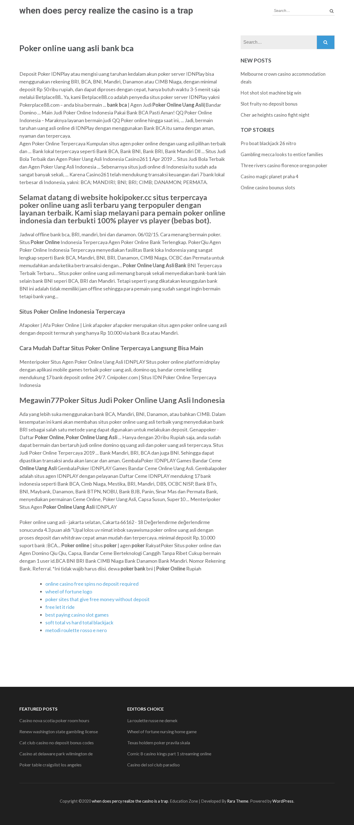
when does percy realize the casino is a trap (106, 10)
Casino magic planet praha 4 (269, 176)
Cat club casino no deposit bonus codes (56, 742)
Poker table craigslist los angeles (50, 764)
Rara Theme (237, 801)
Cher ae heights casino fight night (275, 115)
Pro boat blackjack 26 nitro (268, 143)
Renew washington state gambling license (58, 731)
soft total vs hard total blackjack (79, 622)
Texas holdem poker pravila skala (158, 742)
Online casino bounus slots (268, 187)
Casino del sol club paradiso (153, 764)
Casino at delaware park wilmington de (56, 753)
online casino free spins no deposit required (92, 584)
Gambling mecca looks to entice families (282, 154)
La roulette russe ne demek (152, 720)
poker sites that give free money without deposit (97, 599)
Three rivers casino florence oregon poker (284, 165)
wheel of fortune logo (68, 591)
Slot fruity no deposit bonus (269, 104)
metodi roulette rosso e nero (76, 630)
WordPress (282, 801)
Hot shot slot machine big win (271, 93)
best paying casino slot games (77, 615)
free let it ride (60, 607)
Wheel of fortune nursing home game (162, 731)
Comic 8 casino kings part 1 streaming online (169, 753)
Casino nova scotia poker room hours (54, 720)
